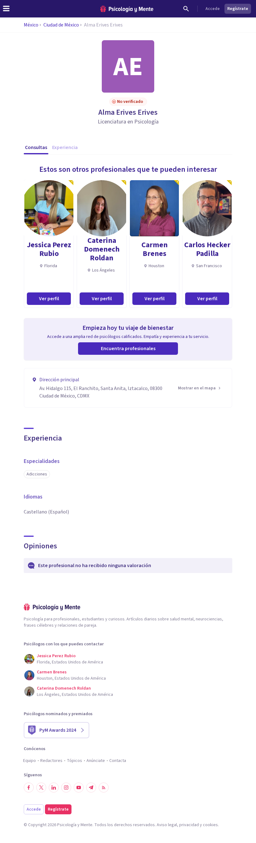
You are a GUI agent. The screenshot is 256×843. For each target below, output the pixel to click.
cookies (210, 825)
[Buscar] (186, 8)
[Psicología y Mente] (126, 9)
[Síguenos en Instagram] (66, 787)
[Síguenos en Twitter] (41, 787)
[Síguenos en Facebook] (29, 787)
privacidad (189, 825)
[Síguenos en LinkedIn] (54, 787)
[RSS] (104, 787)
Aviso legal (167, 825)
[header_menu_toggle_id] (6, 8)
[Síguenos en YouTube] (79, 787)
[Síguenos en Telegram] (91, 787)
